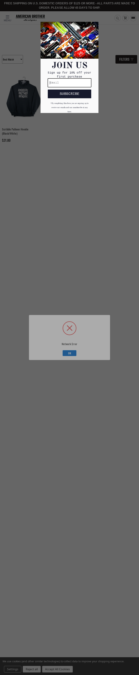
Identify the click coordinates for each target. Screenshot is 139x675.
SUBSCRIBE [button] (69, 94)
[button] (94, 26)
